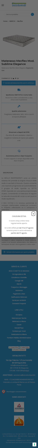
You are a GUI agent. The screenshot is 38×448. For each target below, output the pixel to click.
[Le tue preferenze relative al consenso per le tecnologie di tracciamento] (34, 444)
